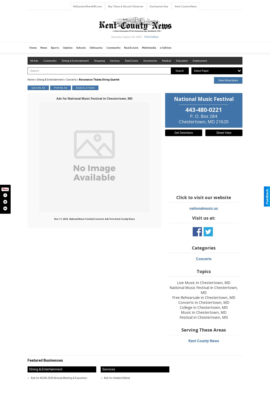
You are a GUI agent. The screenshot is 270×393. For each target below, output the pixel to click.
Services (115, 60)
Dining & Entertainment (75, 60)
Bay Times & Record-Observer (125, 6)
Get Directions (183, 132)
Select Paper (201, 70)
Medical (166, 60)
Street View (223, 132)
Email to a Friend (85, 87)
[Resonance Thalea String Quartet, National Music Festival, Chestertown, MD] (94, 157)
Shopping (99, 60)
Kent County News (186, 6)
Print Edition (151, 36)
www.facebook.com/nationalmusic (197, 231)
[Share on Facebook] (5, 195)
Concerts (71, 79)
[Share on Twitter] (5, 201)
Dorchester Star (159, 6)
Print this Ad (60, 87)
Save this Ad (38, 87)
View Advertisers (228, 80)
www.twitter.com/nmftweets (208, 231)
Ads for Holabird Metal (117, 377)
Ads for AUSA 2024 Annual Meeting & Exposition (59, 377)
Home (31, 79)
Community (50, 60)
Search (180, 70)
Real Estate (131, 60)
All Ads (34, 60)
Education (182, 60)
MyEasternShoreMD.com (87, 6)
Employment (200, 60)
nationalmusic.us (204, 208)
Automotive (150, 60)
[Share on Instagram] (5, 208)
